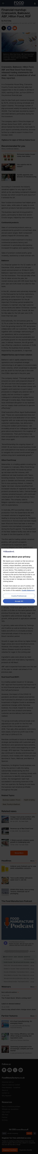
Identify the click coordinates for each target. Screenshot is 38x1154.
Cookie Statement (28, 590)
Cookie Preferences (19, 596)
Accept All (19, 601)
